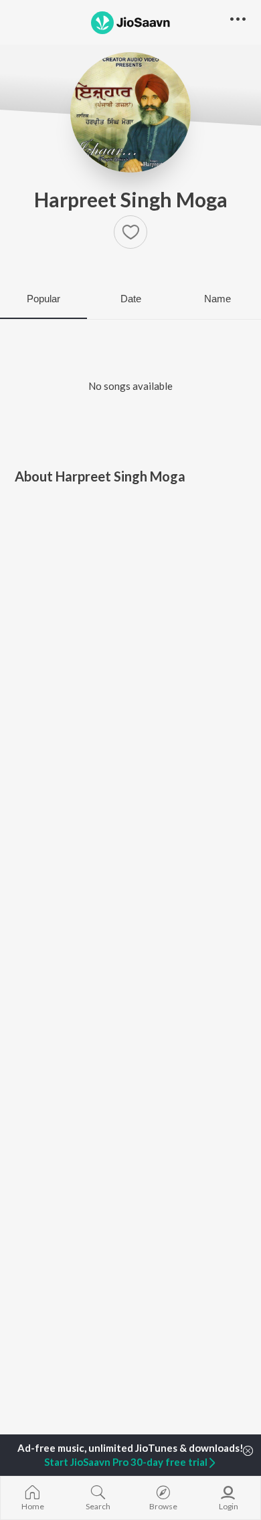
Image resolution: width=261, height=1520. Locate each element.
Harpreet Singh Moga (131, 199)
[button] (130, 232)
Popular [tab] (43, 298)
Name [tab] (217, 298)
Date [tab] (130, 298)
